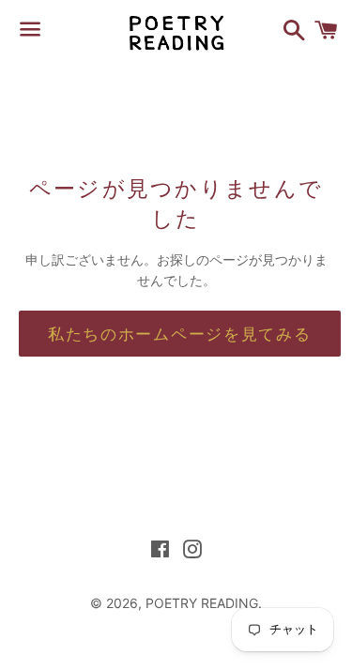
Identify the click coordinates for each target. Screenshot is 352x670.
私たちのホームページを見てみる (180, 333)
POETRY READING (201, 603)
